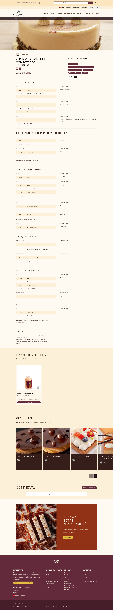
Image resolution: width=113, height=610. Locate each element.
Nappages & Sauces (69, 585)
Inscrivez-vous (67, 537)
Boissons (66, 589)
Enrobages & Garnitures (70, 579)
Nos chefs (85, 574)
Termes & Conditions (18, 606)
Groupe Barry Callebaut (52, 581)
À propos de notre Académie (90, 581)
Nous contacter (50, 583)
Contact (97, 13)
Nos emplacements (87, 577)
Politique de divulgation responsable (55, 606)
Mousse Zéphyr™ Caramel (75, 69)
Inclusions (66, 581)
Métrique (71, 76)
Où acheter (49, 587)
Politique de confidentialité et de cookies (35, 606)
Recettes (60, 13)
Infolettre (48, 585)
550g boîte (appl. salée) (34, 399)
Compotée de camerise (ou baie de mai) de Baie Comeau (81, 67)
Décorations (67, 583)
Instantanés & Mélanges (70, 587)
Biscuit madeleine (73, 64)
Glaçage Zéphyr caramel (75, 72)
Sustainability (49, 577)
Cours (84, 572)
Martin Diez (23, 460)
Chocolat (66, 572)
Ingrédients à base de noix (71, 577)
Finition (85, 72)
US (75, 76)
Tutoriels (85, 579)
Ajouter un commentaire (89, 487)
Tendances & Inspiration (69, 13)
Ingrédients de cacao (69, 574)
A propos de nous (50, 579)
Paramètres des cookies (72, 606)
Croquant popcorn (88, 69)
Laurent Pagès (24, 54)
